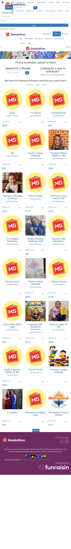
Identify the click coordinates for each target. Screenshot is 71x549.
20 (36, 430)
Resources (40, 11)
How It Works (28, 39)
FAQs (67, 11)
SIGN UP (56, 34)
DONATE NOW (46, 34)
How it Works (20, 11)
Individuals (30, 85)
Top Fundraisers (50, 11)
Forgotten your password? (7, 29)
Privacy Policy (44, 460)
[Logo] (15, 4)
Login (34, 25)
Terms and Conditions (30, 460)
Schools (60, 11)
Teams (38, 85)
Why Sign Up (30, 11)
